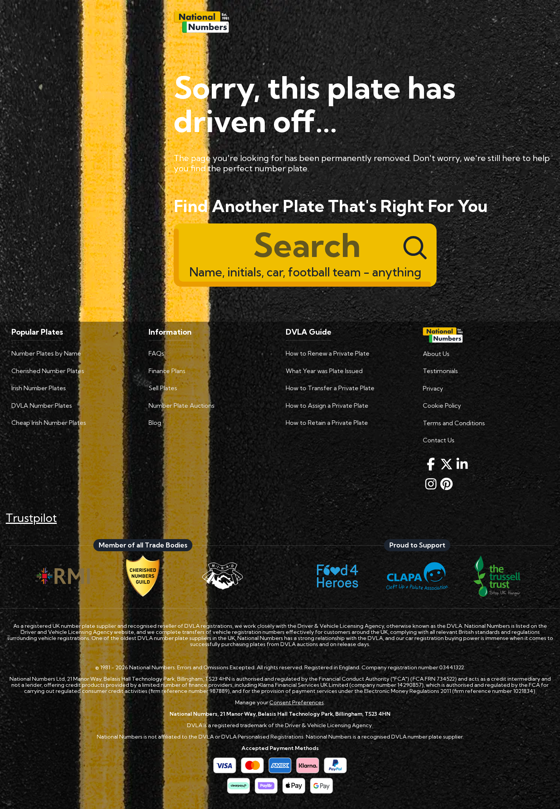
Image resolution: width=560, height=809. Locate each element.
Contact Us (438, 440)
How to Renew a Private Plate (328, 353)
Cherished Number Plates (47, 371)
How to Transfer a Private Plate (330, 388)
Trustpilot (31, 518)
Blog (155, 422)
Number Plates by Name (46, 353)
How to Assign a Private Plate (327, 405)
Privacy (433, 388)
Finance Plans (167, 371)
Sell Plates (163, 388)
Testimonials (440, 371)
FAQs (156, 353)
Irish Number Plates (38, 388)
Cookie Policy (442, 405)
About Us (436, 353)
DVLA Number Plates (41, 405)
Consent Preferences (296, 702)
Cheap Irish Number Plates (48, 422)
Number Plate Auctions (181, 405)
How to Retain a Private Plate (327, 422)
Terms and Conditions (454, 423)
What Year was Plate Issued (324, 371)
